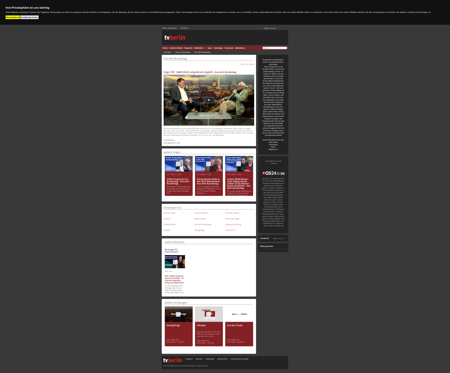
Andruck (167, 218)
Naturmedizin (200, 218)
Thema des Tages (232, 218)
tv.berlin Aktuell (175, 48)
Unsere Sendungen (182, 52)
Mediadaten (240, 48)
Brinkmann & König (233, 224)
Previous (165, 199)
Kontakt (199, 359)
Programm (188, 48)
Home (165, 48)
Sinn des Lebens (232, 213)
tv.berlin (189, 359)
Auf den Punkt (169, 213)
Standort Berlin (170, 224)
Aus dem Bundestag (202, 52)
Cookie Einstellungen (239, 359)
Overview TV (230, 230)
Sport (210, 48)
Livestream (229, 48)
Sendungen (218, 48)
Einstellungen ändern (29, 17)
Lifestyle (167, 230)
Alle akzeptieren (12, 17)
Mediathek (198, 48)
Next (252, 199)
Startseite (167, 52)
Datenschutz (222, 359)
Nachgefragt (199, 230)
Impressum (210, 359)
